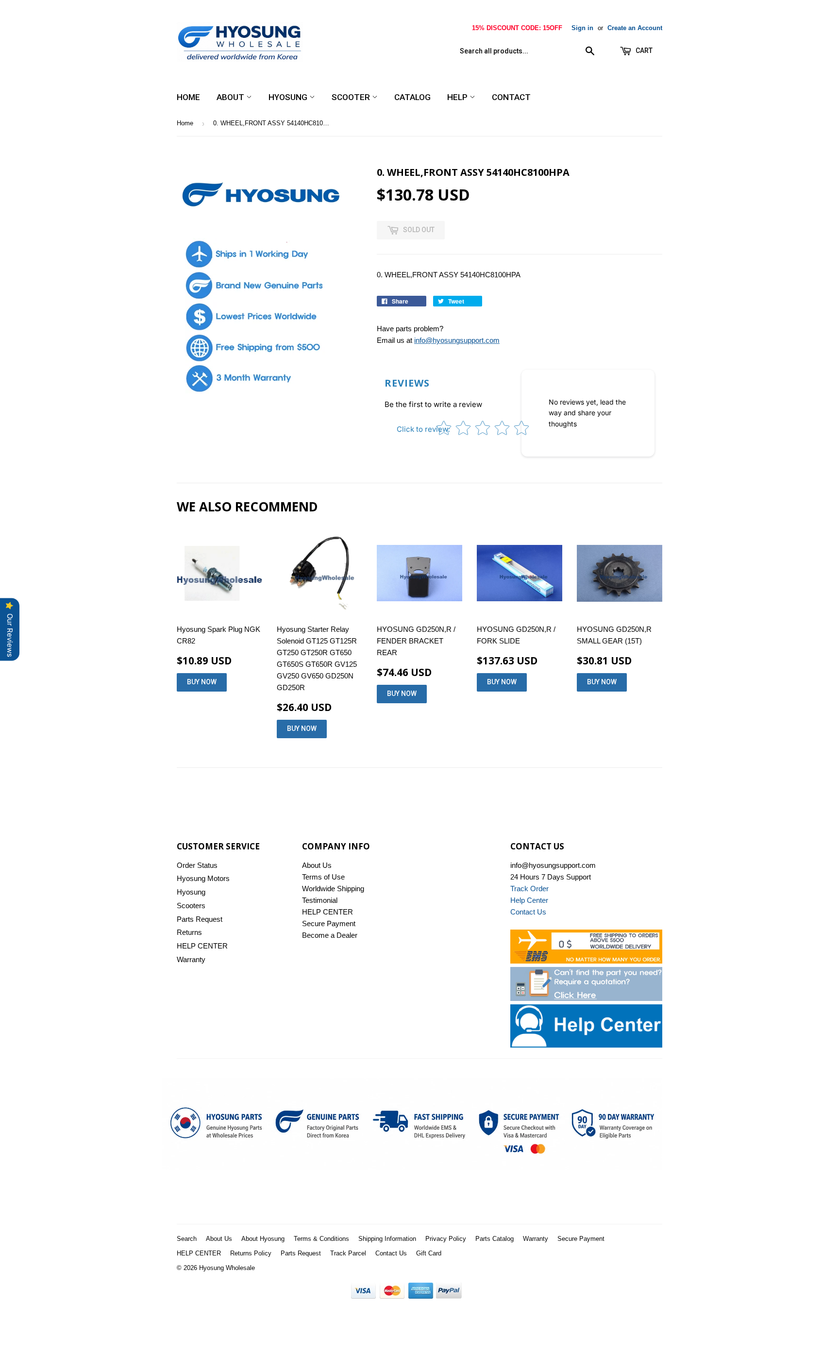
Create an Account (634, 28)
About (231, 97)
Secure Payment (328, 923)
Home (188, 97)
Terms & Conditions (321, 1238)
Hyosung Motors (203, 878)
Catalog (412, 97)
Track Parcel (348, 1253)
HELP (458, 97)
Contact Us (391, 1253)
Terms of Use (323, 877)
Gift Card (428, 1253)
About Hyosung (263, 1238)
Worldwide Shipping (333, 888)
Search (187, 1238)
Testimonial (319, 900)
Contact (511, 97)
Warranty (191, 959)
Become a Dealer (329, 935)
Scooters (191, 905)
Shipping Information (387, 1238)
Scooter (352, 97)
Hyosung (288, 97)
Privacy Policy (445, 1238)
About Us (317, 865)
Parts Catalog (494, 1238)
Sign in (582, 28)
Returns (189, 932)
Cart (643, 50)
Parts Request (199, 919)
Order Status (197, 865)
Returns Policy (250, 1253)
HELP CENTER (202, 946)
